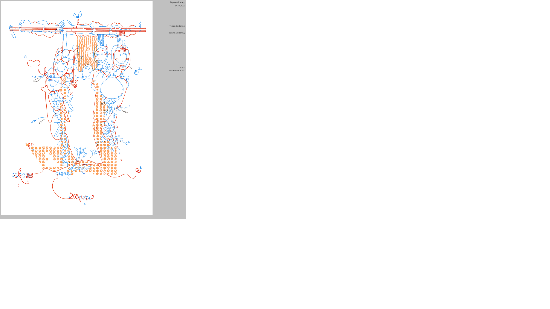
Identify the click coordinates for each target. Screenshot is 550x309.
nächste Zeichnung (177, 33)
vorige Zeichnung (177, 26)
